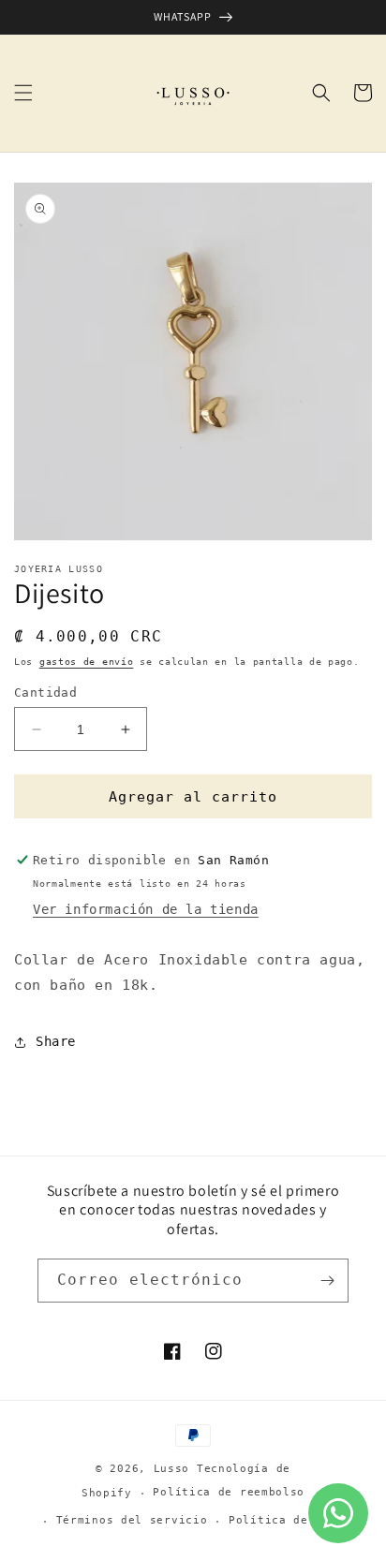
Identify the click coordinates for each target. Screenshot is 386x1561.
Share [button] (56, 1041)
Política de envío (290, 1520)
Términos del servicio (132, 1520)
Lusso (175, 1469)
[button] (23, 92)
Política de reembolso (228, 1492)
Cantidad (45, 692)
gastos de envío (86, 661)
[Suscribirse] (327, 1281)
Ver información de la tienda (146, 909)
